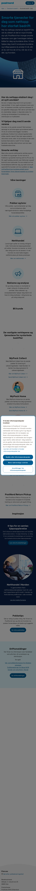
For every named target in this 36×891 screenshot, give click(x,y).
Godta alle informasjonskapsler (18, 457)
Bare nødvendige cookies (18, 462)
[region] (18, 445)
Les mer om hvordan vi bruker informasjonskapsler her (13, 450)
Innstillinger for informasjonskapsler (18, 469)
